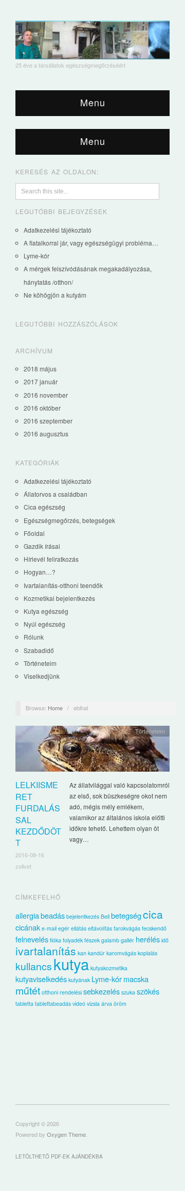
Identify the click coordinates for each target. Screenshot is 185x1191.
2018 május (40, 368)
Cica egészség (44, 506)
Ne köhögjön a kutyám (55, 294)
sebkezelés (101, 991)
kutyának (79, 980)
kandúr (96, 953)
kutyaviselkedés (41, 978)
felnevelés (31, 939)
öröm (120, 1003)
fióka (55, 940)
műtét (27, 990)
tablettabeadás (53, 1003)
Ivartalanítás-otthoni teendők (63, 585)
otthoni (50, 992)
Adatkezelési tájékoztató (57, 229)
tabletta (24, 1003)
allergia (27, 915)
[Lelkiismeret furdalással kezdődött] (92, 751)
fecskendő (154, 928)
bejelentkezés (82, 916)
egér (63, 928)
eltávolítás (100, 928)
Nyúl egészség (44, 623)
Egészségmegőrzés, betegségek (69, 520)
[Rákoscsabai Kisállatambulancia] (92, 37)
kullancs (33, 966)
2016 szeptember (48, 420)
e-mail (49, 928)
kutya (71, 963)
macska (136, 978)
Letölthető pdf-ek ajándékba (59, 1156)
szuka (128, 992)
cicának (27, 927)
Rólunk (34, 636)
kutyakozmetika (108, 968)
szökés (148, 991)
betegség (126, 915)
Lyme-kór (36, 255)
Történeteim (40, 663)
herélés (148, 939)
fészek (92, 940)
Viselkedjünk (42, 676)
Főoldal (34, 533)
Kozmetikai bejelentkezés (59, 598)
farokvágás (127, 928)
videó (78, 1003)
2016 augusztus (46, 433)
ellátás (78, 928)
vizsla (93, 1003)
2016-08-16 (29, 855)
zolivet (23, 866)
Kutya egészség (46, 611)
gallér (127, 940)
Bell (105, 916)
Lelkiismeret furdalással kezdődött (38, 814)
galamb (110, 940)
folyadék (73, 940)
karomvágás (121, 953)
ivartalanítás (45, 950)
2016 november (46, 394)
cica (153, 914)
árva (106, 1003)
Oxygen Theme (66, 1134)
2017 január (41, 381)
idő (165, 940)
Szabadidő (39, 650)
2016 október (42, 407)
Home (55, 708)
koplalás (147, 953)
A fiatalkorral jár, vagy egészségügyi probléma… (91, 242)
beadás (53, 915)
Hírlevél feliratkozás (51, 558)
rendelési (71, 992)
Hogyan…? (39, 571)
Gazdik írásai (42, 546)
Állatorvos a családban (55, 494)
